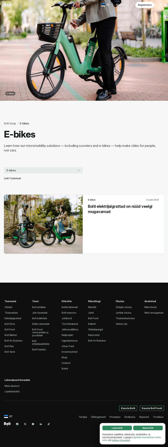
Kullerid (92, 323)
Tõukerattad (11, 312)
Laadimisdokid (12, 391)
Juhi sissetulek (40, 312)
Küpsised (144, 416)
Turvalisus (158, 416)
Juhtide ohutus (123, 312)
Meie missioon (12, 385)
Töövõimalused (70, 323)
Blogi (64, 357)
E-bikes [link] (24, 123)
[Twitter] (25, 424)
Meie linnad (150, 307)
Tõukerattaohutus (125, 318)
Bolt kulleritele (39, 318)
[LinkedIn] (40, 424)
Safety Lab (121, 323)
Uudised (66, 363)
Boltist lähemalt (70, 307)
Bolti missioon (69, 312)
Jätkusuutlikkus (70, 329)
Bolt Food (10, 329)
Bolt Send (10, 351)
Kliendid (92, 307)
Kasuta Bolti (128, 408)
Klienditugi (122, 4)
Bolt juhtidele (39, 307)
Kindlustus (130, 416)
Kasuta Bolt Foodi (152, 408)
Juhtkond (67, 318)
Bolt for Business (13, 340)
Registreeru (145, 4)
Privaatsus (115, 416)
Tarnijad (83, 416)
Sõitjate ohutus (124, 307)
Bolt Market (11, 335)
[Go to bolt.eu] (7, 5)
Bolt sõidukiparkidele (40, 342)
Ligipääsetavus (70, 340)
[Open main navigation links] (161, 5)
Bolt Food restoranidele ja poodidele (40, 332)
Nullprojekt (67, 335)
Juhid (91, 312)
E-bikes (10, 93)
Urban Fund (68, 346)
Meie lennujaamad (154, 312)
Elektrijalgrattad (13, 318)
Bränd (65, 368)
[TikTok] (48, 424)
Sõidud (8, 307)
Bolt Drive (10, 323)
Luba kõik (117, 427)
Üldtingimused (98, 416)
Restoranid (93, 335)
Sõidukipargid (95, 329)
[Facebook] (17, 424)
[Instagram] (33, 424)
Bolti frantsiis (39, 349)
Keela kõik (148, 427)
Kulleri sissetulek (41, 323)
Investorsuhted (69, 351)
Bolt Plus (9, 346)
